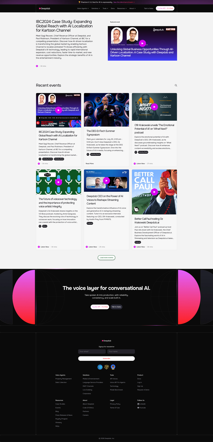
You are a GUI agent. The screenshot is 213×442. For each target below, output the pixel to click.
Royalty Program (61, 419)
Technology (114, 386)
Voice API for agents (117, 382)
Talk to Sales (148, 8)
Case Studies (60, 404)
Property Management (63, 379)
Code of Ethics (88, 408)
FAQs (57, 426)
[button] (83, 8)
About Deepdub (88, 404)
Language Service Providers (93, 382)
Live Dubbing (87, 390)
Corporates (87, 394)
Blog (57, 411)
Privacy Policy (115, 404)
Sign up (140, 386)
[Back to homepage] (44, 8)
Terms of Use (115, 408)
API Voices (114, 379)
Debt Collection (61, 382)
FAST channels (88, 386)
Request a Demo (143, 390)
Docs (113, 8)
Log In (139, 382)
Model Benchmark (116, 390)
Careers (85, 415)
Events (58, 408)
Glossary (58, 422)
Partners (86, 411)
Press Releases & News (63, 415)
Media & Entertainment (91, 379)
